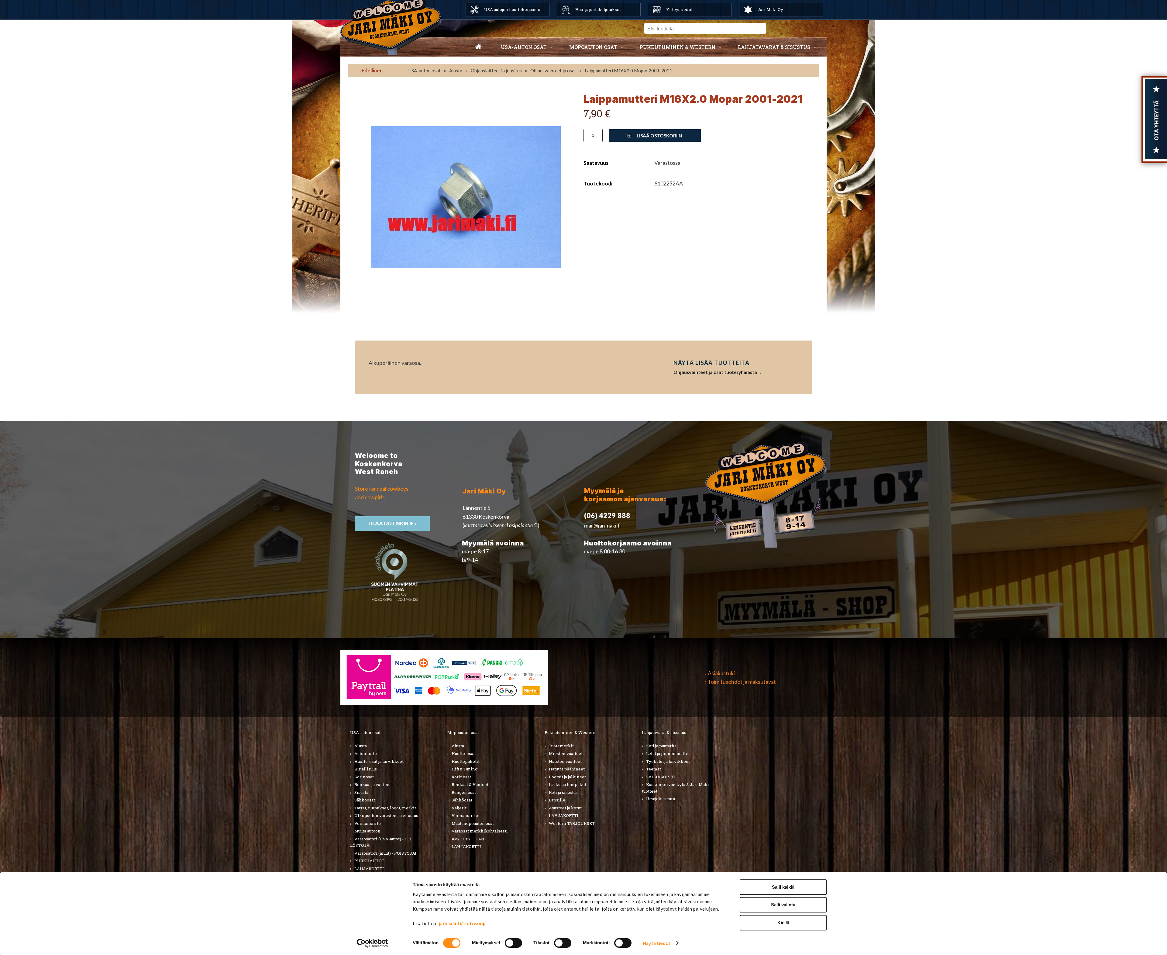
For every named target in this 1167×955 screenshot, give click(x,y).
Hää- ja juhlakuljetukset (598, 9)
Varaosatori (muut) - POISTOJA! (385, 853)
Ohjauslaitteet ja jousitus (496, 70)
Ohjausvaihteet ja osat (553, 70)
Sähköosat (364, 800)
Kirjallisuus (365, 769)
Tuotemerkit (561, 746)
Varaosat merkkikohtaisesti (480, 831)
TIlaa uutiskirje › (392, 523)
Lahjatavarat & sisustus (774, 47)
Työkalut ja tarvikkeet (668, 761)
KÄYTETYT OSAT (468, 839)
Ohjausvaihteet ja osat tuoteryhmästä (715, 372)
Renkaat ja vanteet (372, 784)
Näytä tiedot (656, 943)
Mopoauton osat (593, 47)
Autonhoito (365, 753)
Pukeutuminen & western (677, 47)
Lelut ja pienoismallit (667, 753)
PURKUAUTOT (369, 860)
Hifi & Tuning (464, 769)
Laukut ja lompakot (567, 784)
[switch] (513, 943)
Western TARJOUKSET (572, 823)
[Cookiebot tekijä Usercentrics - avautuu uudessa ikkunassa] (372, 943)
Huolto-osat (463, 753)
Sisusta (361, 792)
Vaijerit (459, 808)
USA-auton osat (524, 47)
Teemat (653, 769)
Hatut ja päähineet (567, 769)
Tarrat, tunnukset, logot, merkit (385, 808)
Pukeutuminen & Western (570, 732)
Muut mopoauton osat (473, 823)
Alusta (455, 70)
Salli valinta (783, 905)
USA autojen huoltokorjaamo (512, 9)
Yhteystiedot (679, 9)
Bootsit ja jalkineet (567, 777)
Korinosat (364, 777)
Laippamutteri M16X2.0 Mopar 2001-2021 (628, 70)
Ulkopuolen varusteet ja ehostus (386, 815)
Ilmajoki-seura (660, 798)
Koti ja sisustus (563, 792)
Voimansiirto (367, 823)
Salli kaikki (783, 887)
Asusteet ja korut (565, 808)
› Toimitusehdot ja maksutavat (740, 682)
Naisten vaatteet (565, 761)
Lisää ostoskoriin (659, 135)
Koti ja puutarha (661, 746)
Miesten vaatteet (566, 753)
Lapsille (557, 800)
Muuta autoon (367, 831)
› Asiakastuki (720, 673)
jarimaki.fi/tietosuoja (463, 923)
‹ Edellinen (371, 70)
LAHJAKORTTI (369, 868)
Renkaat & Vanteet (470, 784)
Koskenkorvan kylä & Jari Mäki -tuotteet (676, 788)
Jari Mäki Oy (770, 9)
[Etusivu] (478, 47)
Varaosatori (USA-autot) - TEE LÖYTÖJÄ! (381, 842)
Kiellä (783, 922)
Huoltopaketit (466, 761)
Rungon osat (464, 792)
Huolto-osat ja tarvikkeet (379, 761)
